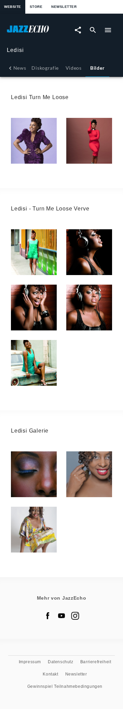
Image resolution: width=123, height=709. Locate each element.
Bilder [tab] (97, 68)
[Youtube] (61, 616)
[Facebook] (48, 616)
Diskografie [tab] (45, 68)
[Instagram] (75, 616)
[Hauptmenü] (108, 30)
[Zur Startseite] (34, 32)
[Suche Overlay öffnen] (93, 30)
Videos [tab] (74, 68)
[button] (33, 140)
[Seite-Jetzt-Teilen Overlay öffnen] (78, 30)
